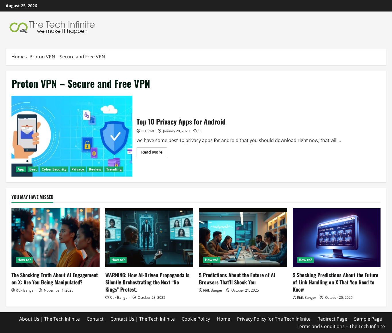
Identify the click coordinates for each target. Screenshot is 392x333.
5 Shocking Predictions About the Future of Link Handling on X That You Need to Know (335, 282)
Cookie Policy (196, 319)
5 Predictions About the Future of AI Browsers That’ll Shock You (237, 278)
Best (33, 169)
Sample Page (368, 319)
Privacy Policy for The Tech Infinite (274, 319)
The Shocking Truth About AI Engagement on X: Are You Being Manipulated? (54, 278)
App (21, 169)
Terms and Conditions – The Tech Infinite (341, 326)
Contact (95, 319)
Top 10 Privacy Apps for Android (71, 136)
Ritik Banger (25, 290)
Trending (114, 169)
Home (223, 319)
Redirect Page (332, 319)
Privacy (77, 169)
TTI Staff (147, 131)
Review (95, 169)
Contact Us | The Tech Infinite (142, 319)
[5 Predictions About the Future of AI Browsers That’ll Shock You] (243, 237)
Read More (154, 153)
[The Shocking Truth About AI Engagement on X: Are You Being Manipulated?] (55, 237)
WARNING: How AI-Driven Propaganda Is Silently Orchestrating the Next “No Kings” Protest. (147, 282)
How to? (24, 259)
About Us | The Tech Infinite (49, 319)
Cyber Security (54, 169)
